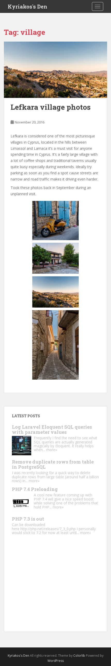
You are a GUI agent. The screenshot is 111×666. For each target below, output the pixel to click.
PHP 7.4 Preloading (35, 489)
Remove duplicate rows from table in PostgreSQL (53, 464)
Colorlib (79, 655)
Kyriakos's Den (27, 6)
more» (51, 449)
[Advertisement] (55, 588)
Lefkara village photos (51, 107)
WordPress (55, 661)
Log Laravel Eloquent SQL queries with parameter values (52, 429)
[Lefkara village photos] (55, 70)
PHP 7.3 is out (28, 519)
